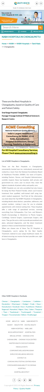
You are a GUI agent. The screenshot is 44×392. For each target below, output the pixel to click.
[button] (41, 3)
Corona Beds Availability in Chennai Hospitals (21, 366)
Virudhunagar (32, 315)
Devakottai (6, 304)
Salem (31, 309)
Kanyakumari (6, 307)
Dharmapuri (16, 304)
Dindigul (25, 304)
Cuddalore (37, 301)
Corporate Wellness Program (22, 350)
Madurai (38, 307)
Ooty (26, 309)
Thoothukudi (14, 312)
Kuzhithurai (30, 307)
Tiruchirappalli (26, 312)
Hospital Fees (30, 332)
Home (4, 44)
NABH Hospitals (23, 44)
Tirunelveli (37, 312)
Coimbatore (26, 301)
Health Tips (18, 325)
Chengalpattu (15, 301)
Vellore (23, 315)
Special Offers (15, 336)
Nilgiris (20, 309)
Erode (32, 304)
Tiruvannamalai (14, 315)
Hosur (39, 304)
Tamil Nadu (36, 44)
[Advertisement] (22, 74)
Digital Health (30, 325)
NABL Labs (28, 328)
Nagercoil (5, 309)
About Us (15, 321)
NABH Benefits (32, 321)
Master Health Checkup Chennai (21, 343)
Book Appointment (15, 332)
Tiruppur (5, 315)
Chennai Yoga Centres (27, 339)
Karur (23, 307)
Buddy (10, 325)
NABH (11, 44)
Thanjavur (38, 309)
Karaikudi (16, 307)
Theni (5, 312)
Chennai (5, 301)
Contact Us (21, 358)
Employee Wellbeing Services (21, 354)
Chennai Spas (12, 339)
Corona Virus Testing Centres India (22, 361)
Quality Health (25, 389)
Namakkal (13, 309)
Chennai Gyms (28, 336)
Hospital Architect (21, 372)
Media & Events (22, 347)
